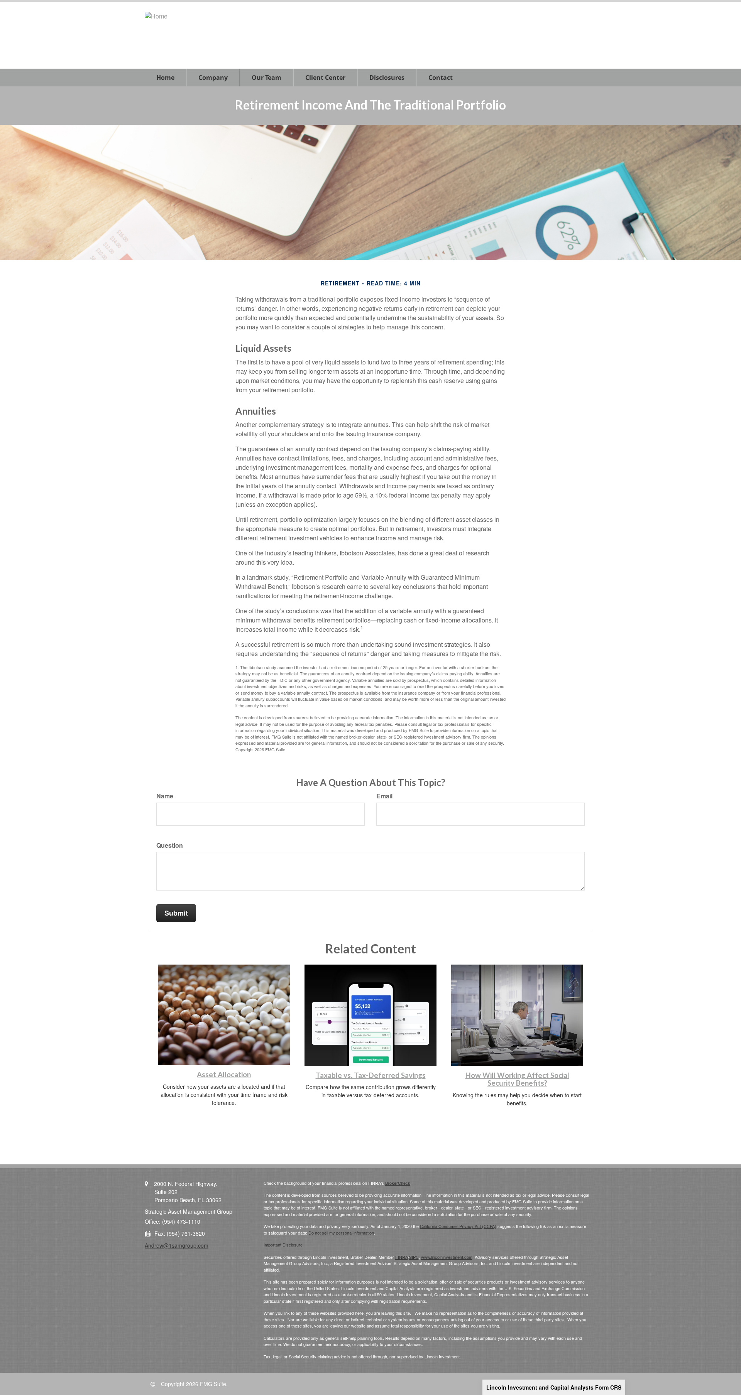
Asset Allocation (224, 1074)
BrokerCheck (397, 1183)
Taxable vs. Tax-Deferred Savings (371, 1075)
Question (169, 845)
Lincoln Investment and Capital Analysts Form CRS (553, 1387)
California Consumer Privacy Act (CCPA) (458, 1226)
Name (164, 796)
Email (384, 796)
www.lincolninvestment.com (446, 1257)
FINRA (401, 1257)
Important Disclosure (283, 1244)
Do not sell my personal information (341, 1233)
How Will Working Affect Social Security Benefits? (517, 1079)
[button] (213, 77)
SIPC (414, 1257)
